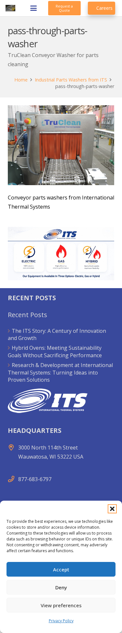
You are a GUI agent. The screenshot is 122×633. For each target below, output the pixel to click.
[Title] (10, 8)
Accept (61, 569)
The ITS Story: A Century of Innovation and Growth (57, 334)
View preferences (61, 605)
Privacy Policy (61, 621)
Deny (61, 587)
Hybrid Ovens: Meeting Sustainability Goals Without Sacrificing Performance (55, 351)
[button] (112, 509)
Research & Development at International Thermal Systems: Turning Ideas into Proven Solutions (60, 372)
